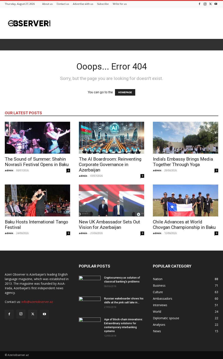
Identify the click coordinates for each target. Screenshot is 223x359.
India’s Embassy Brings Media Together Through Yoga (183, 161)
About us (47, 3)
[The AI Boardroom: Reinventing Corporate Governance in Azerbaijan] (111, 138)
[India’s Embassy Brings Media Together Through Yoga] (185, 138)
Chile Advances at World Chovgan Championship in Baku (184, 224)
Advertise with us (83, 3)
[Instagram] (205, 4)
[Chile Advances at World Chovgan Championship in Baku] (185, 200)
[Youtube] (215, 4)
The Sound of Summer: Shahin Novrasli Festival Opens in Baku (37, 161)
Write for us (120, 3)
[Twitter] (210, 4)
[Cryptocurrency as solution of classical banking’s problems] (90, 283)
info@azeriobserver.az (37, 302)
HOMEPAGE (125, 92)
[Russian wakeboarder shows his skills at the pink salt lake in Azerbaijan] (90, 304)
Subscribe (103, 3)
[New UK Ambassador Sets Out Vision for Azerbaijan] (111, 200)
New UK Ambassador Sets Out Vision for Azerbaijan (109, 224)
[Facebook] (199, 4)
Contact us (63, 3)
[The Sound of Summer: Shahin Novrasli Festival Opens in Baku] (37, 138)
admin (9, 170)
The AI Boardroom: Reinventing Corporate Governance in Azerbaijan (110, 164)
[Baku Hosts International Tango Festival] (37, 200)
